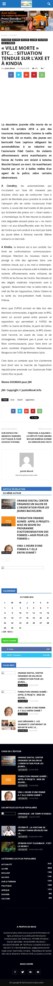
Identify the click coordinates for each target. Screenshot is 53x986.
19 (34, 618)
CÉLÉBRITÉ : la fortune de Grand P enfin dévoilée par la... (32, 830)
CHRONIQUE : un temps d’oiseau (34, 813)
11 (27, 613)
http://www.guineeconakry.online (26, 475)
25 (27, 623)
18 (27, 618)
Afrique (5, 890)
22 (5, 623)
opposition (30, 400)
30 (12, 628)
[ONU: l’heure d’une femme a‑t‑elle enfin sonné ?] (8, 549)
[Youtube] (38, 972)
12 (34, 613)
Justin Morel (10, 68)
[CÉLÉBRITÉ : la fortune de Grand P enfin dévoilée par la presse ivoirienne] (8, 831)
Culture (5, 898)
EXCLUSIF (24, 40)
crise (12, 400)
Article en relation (14, 489)
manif (19, 400)
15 (5, 618)
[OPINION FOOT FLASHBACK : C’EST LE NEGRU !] (8, 847)
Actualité (6, 40)
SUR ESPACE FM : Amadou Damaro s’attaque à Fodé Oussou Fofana (11, 437)
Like (48, 649)
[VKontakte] (30, 972)
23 (12, 623)
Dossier (5, 894)
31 (20, 628)
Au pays (16, 40)
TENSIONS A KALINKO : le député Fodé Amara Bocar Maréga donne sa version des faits (39, 437)
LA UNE (33, 40)
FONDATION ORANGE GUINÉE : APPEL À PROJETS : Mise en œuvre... (33, 694)
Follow (46, 655)
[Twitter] (23, 972)
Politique (43, 40)
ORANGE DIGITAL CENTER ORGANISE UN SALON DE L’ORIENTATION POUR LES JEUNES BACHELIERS (33, 506)
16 (12, 618)
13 (41, 613)
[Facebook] (15, 972)
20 (41, 618)
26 (34, 623)
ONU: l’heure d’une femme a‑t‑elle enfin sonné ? (29, 549)
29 (5, 628)
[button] (49, 4)
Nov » (10, 631)
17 (20, 618)
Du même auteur (12, 493)
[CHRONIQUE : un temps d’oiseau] (8, 817)
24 (20, 623)
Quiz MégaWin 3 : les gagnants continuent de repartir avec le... (32, 724)
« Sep (3, 631)
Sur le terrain (8, 43)
